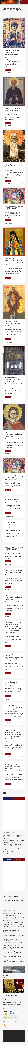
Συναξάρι (7, 999)
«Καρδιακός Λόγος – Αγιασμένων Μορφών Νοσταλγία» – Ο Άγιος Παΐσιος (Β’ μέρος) (13, 923)
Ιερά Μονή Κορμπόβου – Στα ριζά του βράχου (12, 848)
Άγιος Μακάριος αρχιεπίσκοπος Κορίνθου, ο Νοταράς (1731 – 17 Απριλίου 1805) (14, 261)
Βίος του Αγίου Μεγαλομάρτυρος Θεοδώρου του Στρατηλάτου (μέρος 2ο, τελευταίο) (14, 765)
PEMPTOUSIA (9, 859)
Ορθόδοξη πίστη (20, 168)
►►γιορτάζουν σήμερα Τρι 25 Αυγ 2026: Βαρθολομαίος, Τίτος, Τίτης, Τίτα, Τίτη (13, 1003)
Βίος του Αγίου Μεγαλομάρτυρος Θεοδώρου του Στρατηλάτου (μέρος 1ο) (14, 657)
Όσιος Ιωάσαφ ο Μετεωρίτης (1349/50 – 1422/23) (14, 207)
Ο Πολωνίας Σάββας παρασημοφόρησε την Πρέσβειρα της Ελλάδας (13, 845)
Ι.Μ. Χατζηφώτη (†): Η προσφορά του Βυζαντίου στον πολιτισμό (13, 379)
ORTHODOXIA (19, 859)
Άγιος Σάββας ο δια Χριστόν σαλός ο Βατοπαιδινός (14, 109)
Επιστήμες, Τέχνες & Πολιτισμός (14, 383)
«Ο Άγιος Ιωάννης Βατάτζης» (10, 523)
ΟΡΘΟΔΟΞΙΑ (19, 798)
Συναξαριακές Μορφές (12, 112)
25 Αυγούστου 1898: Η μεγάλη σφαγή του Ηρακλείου (13, 852)
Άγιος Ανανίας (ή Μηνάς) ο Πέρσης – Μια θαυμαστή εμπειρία (13, 572)
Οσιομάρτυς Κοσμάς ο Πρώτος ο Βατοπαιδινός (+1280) (12, 323)
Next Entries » (4, 793)
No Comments (15, 527)
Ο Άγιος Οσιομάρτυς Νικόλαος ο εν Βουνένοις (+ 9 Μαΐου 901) (14, 434)
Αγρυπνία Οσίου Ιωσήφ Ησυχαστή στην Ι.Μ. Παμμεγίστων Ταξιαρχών (13, 841)
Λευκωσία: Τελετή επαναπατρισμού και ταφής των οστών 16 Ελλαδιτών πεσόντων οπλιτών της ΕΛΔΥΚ (13, 935)
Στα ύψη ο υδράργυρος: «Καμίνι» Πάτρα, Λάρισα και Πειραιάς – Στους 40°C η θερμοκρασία (12, 837)
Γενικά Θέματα (11, 501)
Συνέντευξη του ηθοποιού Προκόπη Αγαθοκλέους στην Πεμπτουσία (11, 930)
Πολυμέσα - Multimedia (13, 55)
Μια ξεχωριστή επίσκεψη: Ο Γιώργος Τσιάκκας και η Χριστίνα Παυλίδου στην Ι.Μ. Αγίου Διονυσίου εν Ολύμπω (14, 919)
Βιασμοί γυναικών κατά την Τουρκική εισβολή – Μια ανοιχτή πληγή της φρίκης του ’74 (13, 961)
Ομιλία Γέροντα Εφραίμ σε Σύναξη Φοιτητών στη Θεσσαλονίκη (13, 927)
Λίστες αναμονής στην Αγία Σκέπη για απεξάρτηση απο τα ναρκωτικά (12, 914)
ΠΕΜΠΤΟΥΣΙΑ (8, 798)
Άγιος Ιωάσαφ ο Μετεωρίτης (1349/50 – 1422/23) (14, 548)
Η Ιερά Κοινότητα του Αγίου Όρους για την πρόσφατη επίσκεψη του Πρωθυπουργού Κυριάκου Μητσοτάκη (13, 952)
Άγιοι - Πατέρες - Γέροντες (13, 168)
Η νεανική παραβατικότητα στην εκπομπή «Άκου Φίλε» (12, 957)
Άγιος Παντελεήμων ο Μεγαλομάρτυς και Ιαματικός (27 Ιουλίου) (12, 52)
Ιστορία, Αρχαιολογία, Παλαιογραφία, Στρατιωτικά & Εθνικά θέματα (13, 385)
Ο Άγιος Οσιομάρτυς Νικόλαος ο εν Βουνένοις (13, 683)
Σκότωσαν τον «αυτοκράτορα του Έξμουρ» (13, 706)
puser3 (7, 526)
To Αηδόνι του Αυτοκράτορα (14, 499)
